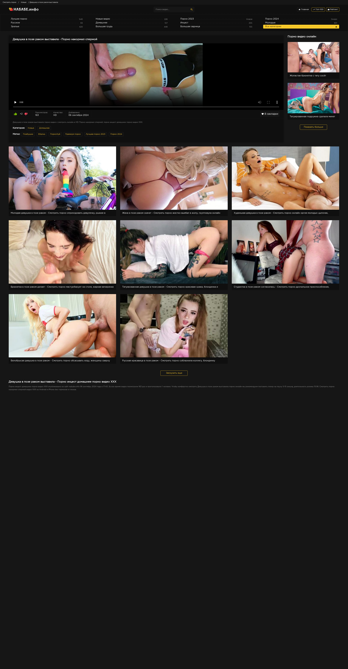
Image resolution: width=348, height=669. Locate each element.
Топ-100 (318, 9)
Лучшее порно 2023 (95, 134)
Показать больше (313, 127)
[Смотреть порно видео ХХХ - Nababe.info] (32, 9)
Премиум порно (73, 134)
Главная (304, 9)
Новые (31, 128)
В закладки (269, 114)
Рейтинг (333, 9)
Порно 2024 (116, 134)
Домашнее (44, 128)
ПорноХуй (55, 134)
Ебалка (41, 134)
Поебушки (28, 134)
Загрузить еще (174, 373)
